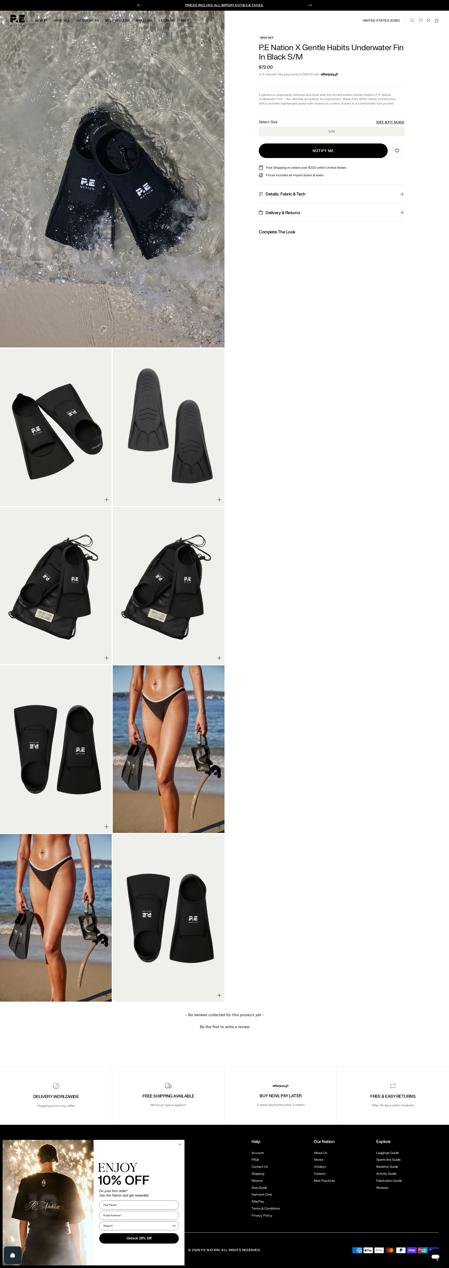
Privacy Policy (262, 1215)
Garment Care (262, 1194)
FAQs (255, 1160)
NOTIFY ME (323, 151)
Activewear (87, 20)
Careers (319, 1174)
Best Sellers (117, 20)
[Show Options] (174, 1225)
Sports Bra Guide (388, 1160)
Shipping (258, 1174)
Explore (383, 1141)
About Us (320, 1153)
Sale (185, 20)
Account (258, 1153)
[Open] (13, 1255)
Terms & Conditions (266, 1208)
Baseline (144, 20)
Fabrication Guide (389, 1181)
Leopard (166, 20)
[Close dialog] (179, 1144)
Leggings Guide (387, 1153)
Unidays (320, 1167)
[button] (224, 1026)
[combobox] (137, 1225)
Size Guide (259, 1188)
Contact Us (260, 1167)
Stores (318, 1160)
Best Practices (324, 1181)
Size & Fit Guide (390, 122)
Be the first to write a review (224, 1026)
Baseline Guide (387, 1167)
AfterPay (258, 1201)
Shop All (62, 20)
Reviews (382, 1188)
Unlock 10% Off (139, 1238)
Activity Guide (386, 1174)
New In (41, 20)
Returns (257, 1181)
